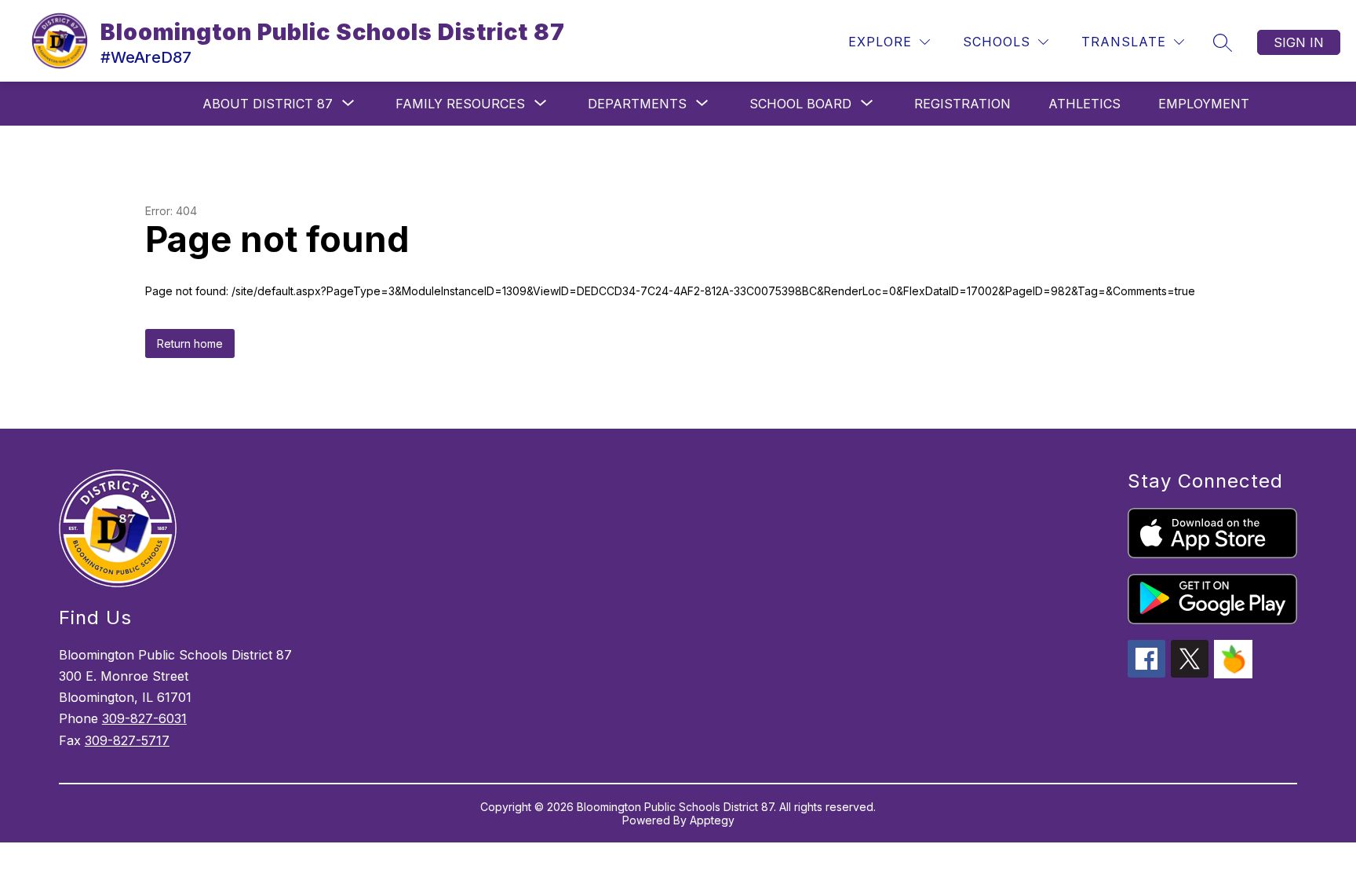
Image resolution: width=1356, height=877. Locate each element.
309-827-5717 (127, 740)
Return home (190, 343)
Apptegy (712, 820)
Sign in (1299, 42)
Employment (1203, 103)
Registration (962, 103)
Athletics (1084, 103)
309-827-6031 (144, 718)
